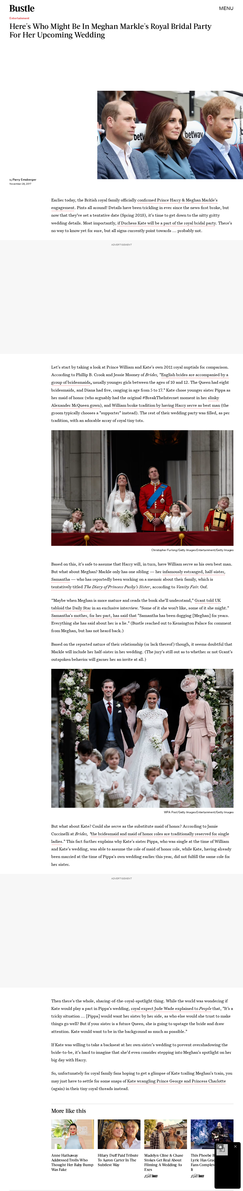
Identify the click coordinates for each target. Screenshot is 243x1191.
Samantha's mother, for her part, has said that (94, 615)
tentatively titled (100, 586)
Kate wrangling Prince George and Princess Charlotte (176, 1081)
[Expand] (220, 1146)
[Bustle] (21, 8)
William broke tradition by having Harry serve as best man (166, 405)
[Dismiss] (235, 1146)
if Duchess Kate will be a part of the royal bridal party (166, 223)
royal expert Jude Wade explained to (171, 1008)
